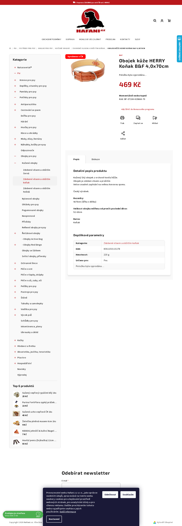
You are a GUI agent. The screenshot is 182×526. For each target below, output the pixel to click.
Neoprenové (28, 216)
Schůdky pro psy (29, 320)
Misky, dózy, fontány (31, 138)
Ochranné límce (29, 263)
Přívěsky (26, 221)
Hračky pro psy (29, 127)
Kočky (20, 340)
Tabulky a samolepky (32, 303)
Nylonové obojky (31, 198)
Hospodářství (24, 363)
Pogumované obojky (33, 210)
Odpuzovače (27, 150)
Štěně (24, 297)
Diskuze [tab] (96, 159)
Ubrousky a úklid (29, 332)
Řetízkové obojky (31, 233)
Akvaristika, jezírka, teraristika (33, 351)
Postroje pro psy (29, 292)
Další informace (68, 511)
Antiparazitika (28, 104)
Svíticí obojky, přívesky (34, 256)
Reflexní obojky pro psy (34, 227)
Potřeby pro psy (28, 97)
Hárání (24, 121)
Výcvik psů (26, 315)
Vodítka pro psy (29, 309)
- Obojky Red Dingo (32, 244)
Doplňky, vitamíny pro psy (33, 85)
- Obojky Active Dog (32, 239)
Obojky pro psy (29, 156)
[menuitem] (51, 39)
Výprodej (22, 374)
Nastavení (54, 519)
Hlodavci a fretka (26, 346)
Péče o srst (27, 269)
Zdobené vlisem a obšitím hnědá (36, 190)
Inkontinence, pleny (31, 326)
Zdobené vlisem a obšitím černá (36, 171)
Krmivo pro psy (27, 80)
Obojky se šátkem (31, 250)
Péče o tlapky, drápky (32, 274)
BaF (121, 55)
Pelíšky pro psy (29, 286)
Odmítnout (110, 494)
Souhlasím (128, 494)
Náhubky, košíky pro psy (33, 144)
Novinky (21, 369)
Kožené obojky (30, 163)
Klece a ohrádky (29, 133)
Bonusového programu (144, 109)
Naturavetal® (24, 67)
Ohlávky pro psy (30, 204)
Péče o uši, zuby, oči (31, 280)
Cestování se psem (31, 110)
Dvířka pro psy (28, 115)
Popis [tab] (76, 159)
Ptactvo (21, 357)
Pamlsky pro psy (28, 91)
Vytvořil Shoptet (165, 522)
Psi (18, 73)
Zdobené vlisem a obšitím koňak (36, 181)
